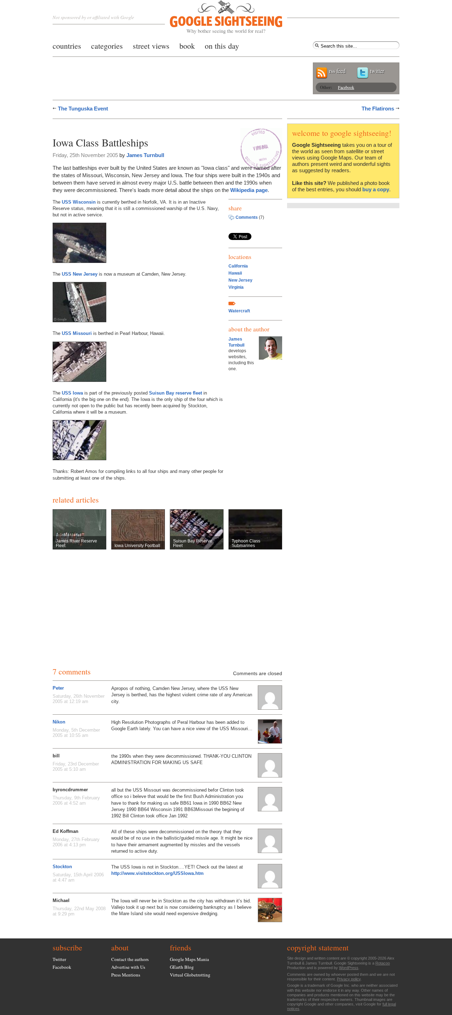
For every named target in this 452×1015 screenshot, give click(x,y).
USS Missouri (77, 333)
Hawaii (235, 273)
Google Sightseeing (218, 17)
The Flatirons (378, 109)
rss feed (337, 70)
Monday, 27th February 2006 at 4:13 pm (76, 842)
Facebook (346, 87)
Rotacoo (382, 963)
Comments (247, 217)
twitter (377, 70)
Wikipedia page (249, 190)
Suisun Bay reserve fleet (175, 393)
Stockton (62, 866)
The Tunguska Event (83, 109)
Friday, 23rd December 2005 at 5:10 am (76, 766)
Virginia (236, 287)
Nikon (59, 722)
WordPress (348, 968)
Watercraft (239, 310)
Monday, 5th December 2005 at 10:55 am (76, 732)
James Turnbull (145, 155)
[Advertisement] (135, 126)
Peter (58, 688)
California (238, 266)
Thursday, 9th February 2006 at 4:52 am (76, 800)
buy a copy (375, 189)
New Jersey (240, 280)
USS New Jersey (79, 274)
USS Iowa (72, 393)
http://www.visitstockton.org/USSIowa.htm (157, 873)
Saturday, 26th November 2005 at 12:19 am (79, 698)
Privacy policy (349, 979)
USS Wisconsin (79, 202)
